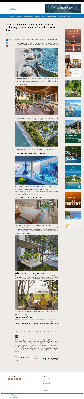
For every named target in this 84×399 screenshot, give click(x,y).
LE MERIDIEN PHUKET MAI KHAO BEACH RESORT (41, 331)
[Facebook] (12, 379)
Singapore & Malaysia (57, 1)
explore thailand (18, 331)
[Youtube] (17, 379)
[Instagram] (9, 379)
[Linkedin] (14, 379)
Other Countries (78, 1)
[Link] (20, 379)
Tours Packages (46, 385)
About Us (45, 376)
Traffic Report (46, 378)
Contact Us (45, 390)
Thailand (52, 1)
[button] (12, 16)
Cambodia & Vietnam (64, 1)
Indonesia (49, 1)
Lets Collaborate (46, 383)
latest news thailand (27, 331)
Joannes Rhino (22, 336)
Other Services (46, 381)
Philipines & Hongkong (71, 1)
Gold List (69, 16)
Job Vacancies (46, 388)
